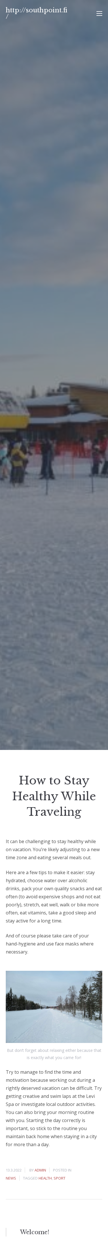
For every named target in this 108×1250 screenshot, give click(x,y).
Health (45, 1178)
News (11, 1178)
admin (40, 1170)
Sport (59, 1178)
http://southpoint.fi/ (36, 13)
